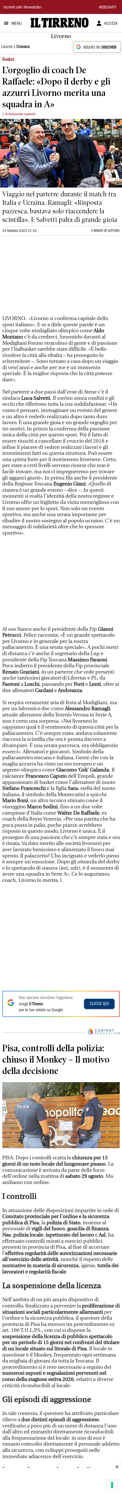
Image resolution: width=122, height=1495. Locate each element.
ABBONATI (107, 8)
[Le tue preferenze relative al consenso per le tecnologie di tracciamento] (112, 1485)
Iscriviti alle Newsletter (22, 8)
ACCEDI (110, 24)
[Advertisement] (44, 278)
